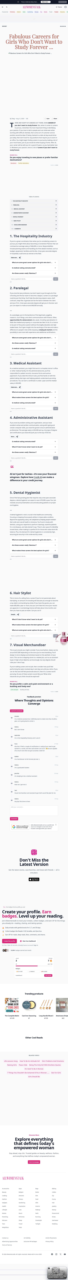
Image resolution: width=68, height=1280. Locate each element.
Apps (20, 1188)
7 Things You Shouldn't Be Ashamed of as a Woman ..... (28, 1073)
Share (55, 118)
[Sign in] (65, 7)
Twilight (56, 12)
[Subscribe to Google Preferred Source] (20, 827)
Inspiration (22, 1206)
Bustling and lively (24, 689)
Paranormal (5, 12)
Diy (41, 12)
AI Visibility (27, 1238)
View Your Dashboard (29, 941)
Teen (3, 1224)
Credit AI (38, 477)
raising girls (12, 1065)
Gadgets (4, 1202)
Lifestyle (4, 1210)
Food (36, 1199)
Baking (54, 1188)
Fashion (4, 1199)
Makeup (37, 1210)
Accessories (5, 1188)
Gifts (36, 1202)
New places (13, 163)
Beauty (36, 12)
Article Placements (51, 1238)
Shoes (54, 1217)
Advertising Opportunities (10, 1241)
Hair (53, 1202)
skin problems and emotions (53, 1061)
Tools (20, 1227)
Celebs (54, 1192)
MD (27, 118)
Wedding (54, 1224)
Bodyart (21, 1192)
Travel (50, 12)
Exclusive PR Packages (30, 1241)
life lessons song (11, 1061)
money (4, 26)
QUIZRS (56, 165)
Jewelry (54, 1206)
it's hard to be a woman (34, 1069)
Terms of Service (7, 1245)
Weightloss (5, 1227)
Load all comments (16, 711)
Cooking (4, 1195)
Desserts (62, 12)
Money (54, 1210)
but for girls (56, 1073)
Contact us (5, 1238)
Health (4, 1206)
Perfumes (12, 12)
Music (20, 1213)
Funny (54, 1199)
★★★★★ (63, 26)
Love (20, 1210)
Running (38, 1217)
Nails (24, 12)
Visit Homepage (34, 1162)
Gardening (30, 12)
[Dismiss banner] (55, 824)
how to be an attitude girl (30, 1061)
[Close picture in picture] (49, 1268)
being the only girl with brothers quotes (45, 1065)
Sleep (20, 1220)
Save (48, 118)
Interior (19, 12)
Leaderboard (19, 975)
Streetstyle (38, 1220)
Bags (36, 1188)
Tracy (13, 118)
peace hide (23, 1065)
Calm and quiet (14, 689)
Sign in (36, 945)
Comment (14, 819)
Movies (4, 1213)
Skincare (4, 1220)
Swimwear (55, 1220)
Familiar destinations (23, 163)
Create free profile (9, 941)
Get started (48, 975)
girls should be (34, 1077)
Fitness (21, 1199)
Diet (36, 1195)
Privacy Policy (49, 1241)
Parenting (5, 1217)
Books (45, 12)
